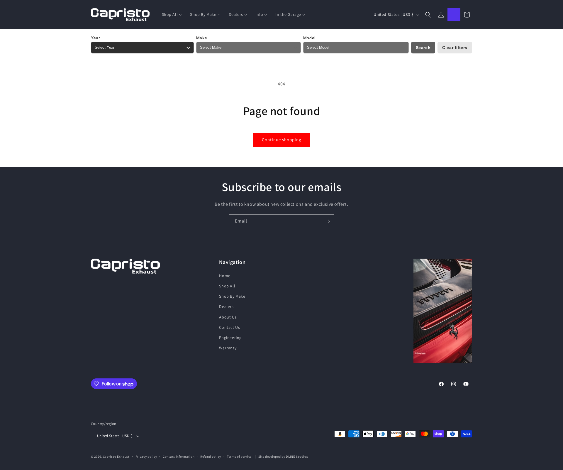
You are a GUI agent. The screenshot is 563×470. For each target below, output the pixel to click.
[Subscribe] (327, 221)
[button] (428, 14)
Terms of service (239, 456)
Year (95, 38)
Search (423, 47)
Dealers (226, 306)
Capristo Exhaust (116, 456)
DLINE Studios (297, 456)
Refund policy (210, 456)
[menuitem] (172, 14)
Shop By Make (232, 296)
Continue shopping (281, 139)
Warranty (227, 348)
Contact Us (229, 327)
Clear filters (454, 47)
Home (224, 275)
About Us (228, 317)
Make (201, 38)
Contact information (178, 456)
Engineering (230, 337)
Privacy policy (146, 456)
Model (309, 38)
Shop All (227, 286)
